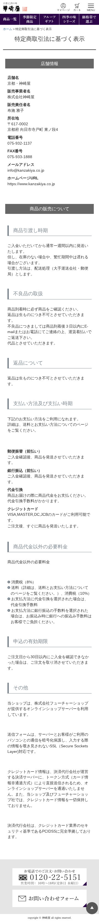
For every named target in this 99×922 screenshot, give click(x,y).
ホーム (7, 29)
